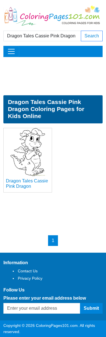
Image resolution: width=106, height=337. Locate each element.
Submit (91, 308)
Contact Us (28, 271)
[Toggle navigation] (11, 51)
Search (92, 35)
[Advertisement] (53, 76)
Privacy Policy (30, 278)
